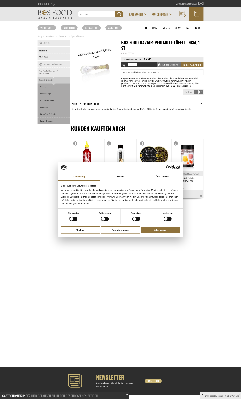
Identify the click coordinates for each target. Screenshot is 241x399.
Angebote (113, 28)
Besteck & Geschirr (46, 80)
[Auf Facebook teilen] (196, 92)
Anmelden (153, 381)
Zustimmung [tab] (79, 177)
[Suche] (119, 14)
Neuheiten (69, 28)
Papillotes (44, 107)
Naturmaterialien (47, 100)
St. (141, 64)
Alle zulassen (160, 230)
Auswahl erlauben (120, 230)
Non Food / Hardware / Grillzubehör (48, 72)
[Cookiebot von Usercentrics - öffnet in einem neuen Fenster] (168, 167)
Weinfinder (46, 28)
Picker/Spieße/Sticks (48, 114)
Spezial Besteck (78, 36)
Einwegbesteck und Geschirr (51, 87)
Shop (40, 36)
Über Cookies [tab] (162, 177)
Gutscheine (91, 28)
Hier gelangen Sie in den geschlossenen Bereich (50, 395)
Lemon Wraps (45, 93)
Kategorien (136, 14)
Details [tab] (120, 177)
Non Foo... (51, 36)
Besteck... (63, 36)
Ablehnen (80, 230)
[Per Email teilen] (201, 92)
